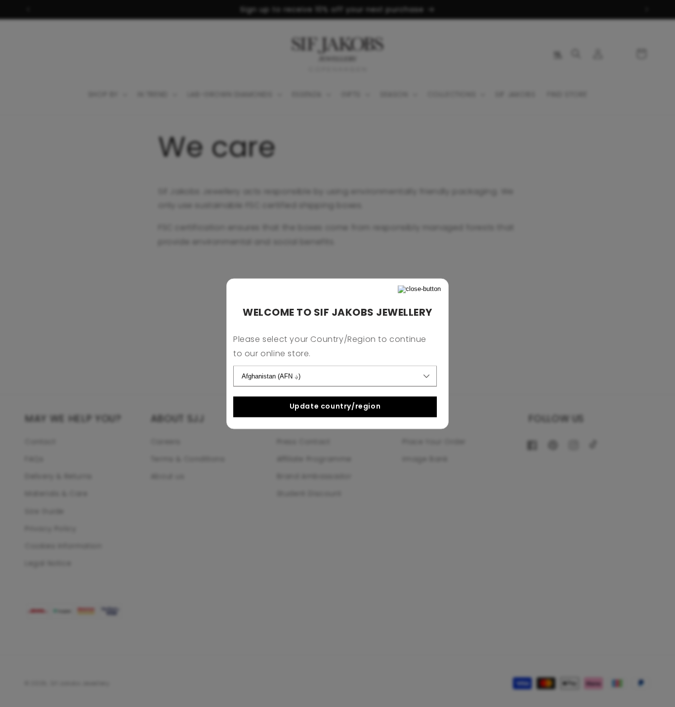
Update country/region (335, 407)
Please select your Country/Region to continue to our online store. (329, 346)
